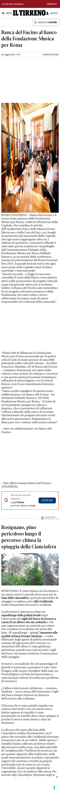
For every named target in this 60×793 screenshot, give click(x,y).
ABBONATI (52, 4)
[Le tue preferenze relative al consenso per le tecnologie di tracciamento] (54, 787)
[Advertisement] (25, 81)
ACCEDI (54, 13)
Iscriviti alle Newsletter (13, 4)
